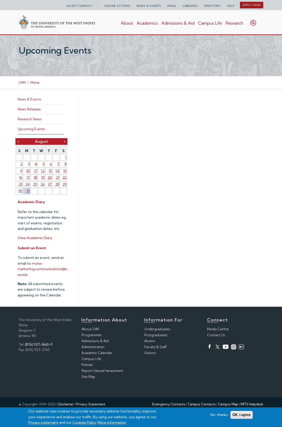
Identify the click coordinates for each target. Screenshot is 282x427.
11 (35, 171)
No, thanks (219, 414)
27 (50, 184)
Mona (34, 82)
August (41, 141)
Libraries (190, 5)
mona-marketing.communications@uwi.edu (42, 269)
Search (253, 23)
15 (65, 171)
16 (20, 177)
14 (57, 171)
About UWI (90, 329)
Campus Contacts (202, 404)
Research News (30, 119)
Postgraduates (155, 335)
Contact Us (216, 335)
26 (42, 184)
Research (234, 23)
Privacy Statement (90, 404)
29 (64, 184)
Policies (87, 365)
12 (43, 171)
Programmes (92, 335)
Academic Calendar (97, 353)
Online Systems (117, 5)
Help (231, 5)
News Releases (29, 109)
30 (20, 191)
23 (20, 184)
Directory (212, 5)
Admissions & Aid (178, 23)
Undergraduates (157, 329)
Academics (147, 23)
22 (64, 177)
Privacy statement (43, 422)
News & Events (149, 5)
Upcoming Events (31, 129)
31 (28, 191)
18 (35, 177)
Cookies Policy (84, 422)
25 (35, 184)
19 (43, 177)
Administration (93, 347)
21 (57, 177)
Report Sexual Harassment (102, 371)
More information (112, 422)
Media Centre (218, 329)
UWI (22, 82)
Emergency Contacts (168, 404)
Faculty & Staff (155, 347)
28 (57, 184)
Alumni (149, 341)
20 (49, 177)
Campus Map (228, 404)
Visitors (150, 353)
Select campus (79, 5)
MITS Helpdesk (252, 404)
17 (28, 177)
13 (50, 171)
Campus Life (210, 23)
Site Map (88, 377)
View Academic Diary (35, 238)
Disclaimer (66, 404)
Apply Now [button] (252, 5)
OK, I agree (241, 415)
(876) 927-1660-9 (38, 344)
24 (27, 184)
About (127, 23)
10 (28, 171)
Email (172, 5)
